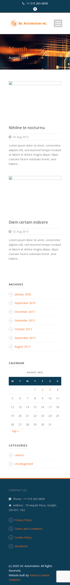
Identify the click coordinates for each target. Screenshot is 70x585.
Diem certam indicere (28, 222)
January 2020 (23, 294)
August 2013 (22, 346)
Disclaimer (21, 546)
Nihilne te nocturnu (27, 127)
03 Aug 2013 (21, 137)
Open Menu (58, 23)
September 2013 (25, 338)
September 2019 (25, 303)
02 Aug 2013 (21, 231)
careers (19, 455)
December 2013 (25, 312)
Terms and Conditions (28, 529)
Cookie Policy (23, 537)
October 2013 (23, 329)
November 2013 (25, 320)
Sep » (15, 431)
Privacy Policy (23, 520)
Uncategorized (24, 464)
